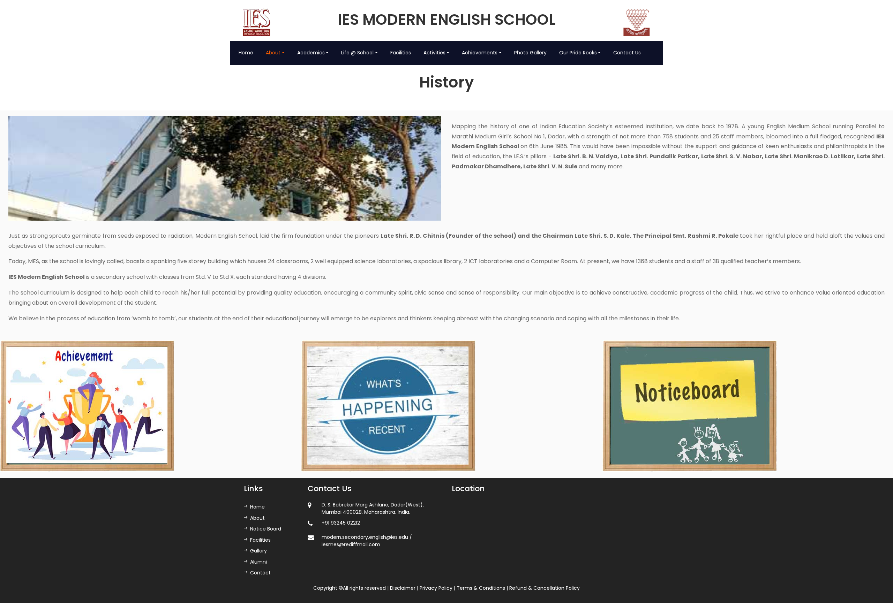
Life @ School (357, 52)
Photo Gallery (530, 52)
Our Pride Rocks (578, 52)
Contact (260, 572)
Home (246, 52)
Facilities (400, 52)
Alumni (258, 561)
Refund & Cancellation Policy (544, 588)
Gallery (258, 550)
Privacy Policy (436, 588)
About (273, 52)
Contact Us (627, 52)
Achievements (479, 52)
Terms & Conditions (481, 588)
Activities (434, 52)
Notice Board (265, 528)
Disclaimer (402, 588)
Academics (311, 52)
